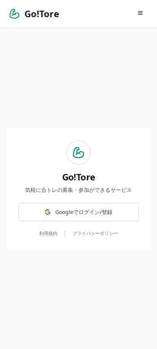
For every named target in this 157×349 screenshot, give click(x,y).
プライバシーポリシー (95, 233)
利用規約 (48, 233)
